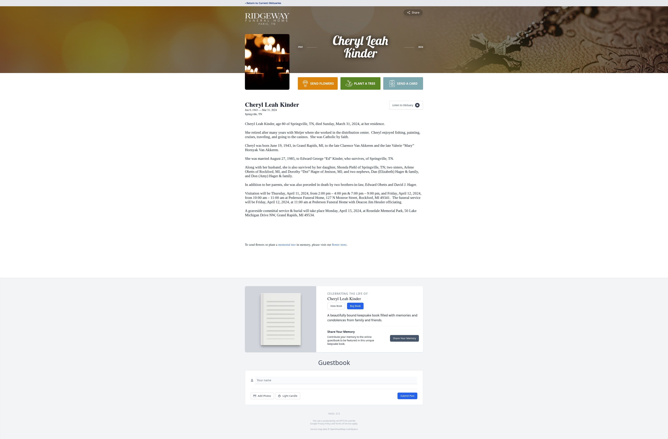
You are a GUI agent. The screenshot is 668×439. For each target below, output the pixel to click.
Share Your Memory (404, 338)
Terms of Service (343, 423)
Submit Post (407, 395)
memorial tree (287, 244)
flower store (339, 244)
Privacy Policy (324, 423)
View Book (336, 306)
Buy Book (355, 306)
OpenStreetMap (337, 429)
